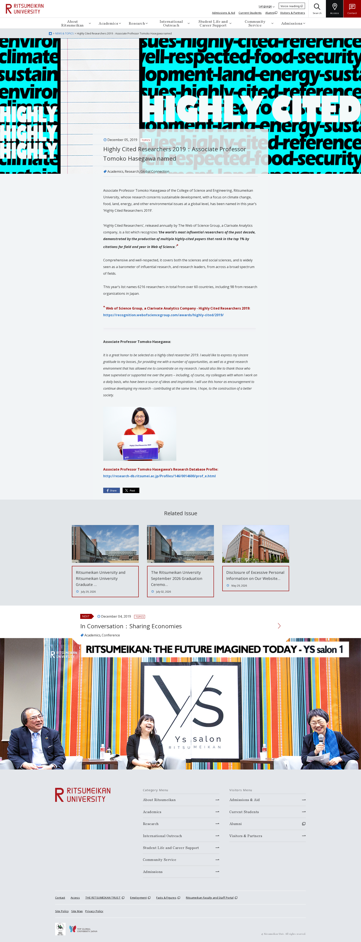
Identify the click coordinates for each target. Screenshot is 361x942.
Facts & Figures (166, 897)
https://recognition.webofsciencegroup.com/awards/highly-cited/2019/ (163, 315)
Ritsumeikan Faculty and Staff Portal (210, 897)
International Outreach (171, 23)
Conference (111, 635)
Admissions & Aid (223, 13)
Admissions (292, 23)
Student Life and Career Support (213, 23)
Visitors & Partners (292, 13)
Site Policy (62, 911)
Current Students (250, 13)
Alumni (269, 13)
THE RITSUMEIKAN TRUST (103, 897)
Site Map (77, 911)
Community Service (255, 23)
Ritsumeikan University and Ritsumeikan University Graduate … (100, 578)
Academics (108, 23)
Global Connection (154, 171)
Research (137, 23)
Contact (60, 897)
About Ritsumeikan (72, 23)
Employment (138, 897)
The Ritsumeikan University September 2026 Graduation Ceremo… (176, 578)
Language (265, 6)
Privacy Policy (94, 911)
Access (75, 897)
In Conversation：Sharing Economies (131, 626)
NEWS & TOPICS (64, 33)
